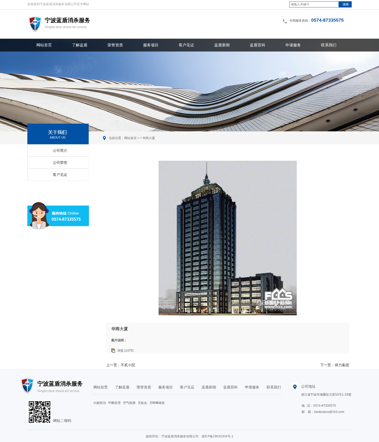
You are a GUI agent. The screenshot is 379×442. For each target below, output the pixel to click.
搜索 (346, 4)
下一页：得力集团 (334, 365)
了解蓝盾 (79, 45)
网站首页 (44, 45)
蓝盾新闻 (222, 45)
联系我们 (328, 45)
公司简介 (60, 150)
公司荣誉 (60, 162)
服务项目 (151, 45)
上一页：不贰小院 (120, 365)
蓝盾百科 (257, 45)
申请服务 (293, 45)
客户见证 (186, 45)
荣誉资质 (115, 45)
